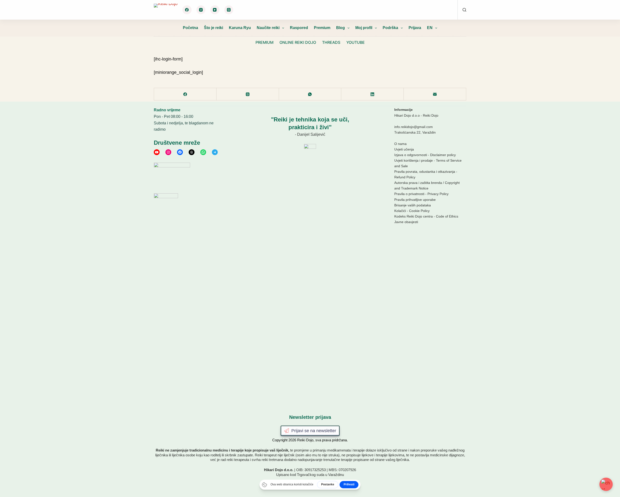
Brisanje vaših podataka (412, 205)
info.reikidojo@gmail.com (413, 127)
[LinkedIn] (372, 94)
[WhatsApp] (310, 94)
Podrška (390, 28)
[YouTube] (214, 10)
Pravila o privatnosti (409, 194)
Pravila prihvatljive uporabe (415, 200)
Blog (340, 28)
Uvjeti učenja (404, 149)
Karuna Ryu (240, 28)
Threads (331, 42)
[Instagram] (201, 10)
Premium (322, 28)
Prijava (415, 28)
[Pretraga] (464, 10)
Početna (190, 28)
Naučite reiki (268, 28)
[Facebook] (187, 10)
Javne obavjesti (406, 222)
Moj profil (363, 28)
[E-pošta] (435, 94)
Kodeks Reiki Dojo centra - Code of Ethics (426, 216)
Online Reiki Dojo (297, 42)
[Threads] (228, 10)
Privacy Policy (438, 194)
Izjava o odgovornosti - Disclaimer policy (425, 155)
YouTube (355, 42)
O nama (400, 144)
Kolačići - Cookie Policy (412, 211)
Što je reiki (213, 28)
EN (430, 28)
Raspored (299, 28)
